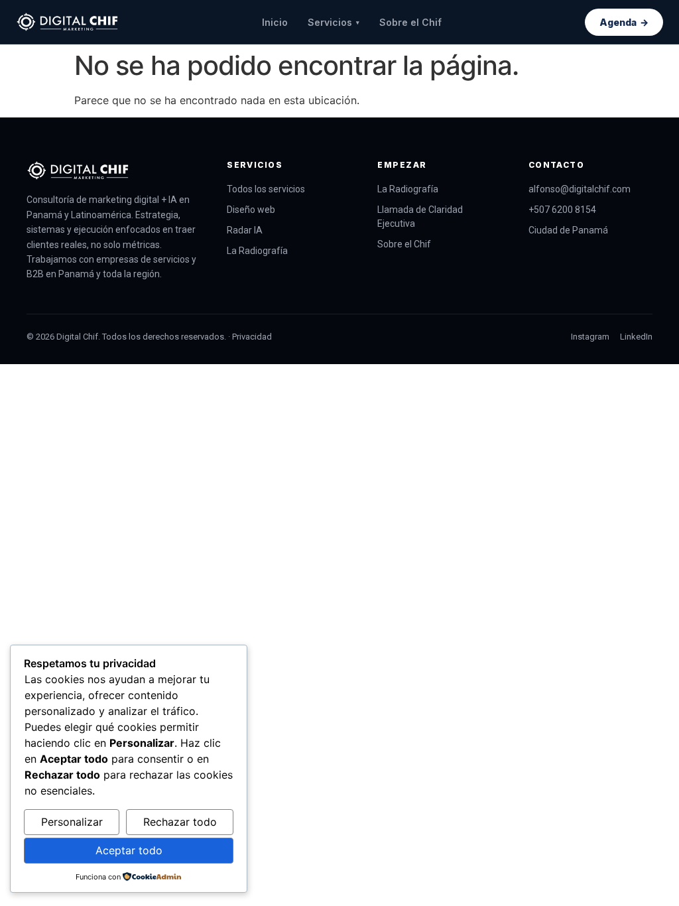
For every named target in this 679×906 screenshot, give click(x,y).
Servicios (333, 22)
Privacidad (252, 337)
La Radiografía (257, 250)
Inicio (275, 22)
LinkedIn (636, 337)
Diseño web (251, 209)
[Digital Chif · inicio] (67, 22)
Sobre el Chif (410, 22)
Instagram (590, 337)
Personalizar (72, 821)
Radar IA (245, 230)
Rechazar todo (180, 821)
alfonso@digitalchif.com (579, 189)
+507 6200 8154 (562, 209)
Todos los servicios (266, 189)
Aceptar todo (128, 850)
